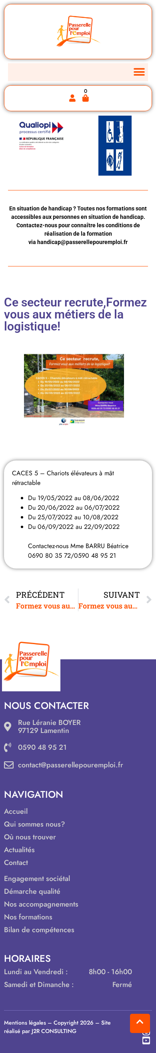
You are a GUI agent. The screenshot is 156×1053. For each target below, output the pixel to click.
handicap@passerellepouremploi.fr (82, 242)
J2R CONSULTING (54, 1031)
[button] (139, 72)
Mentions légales (25, 1023)
